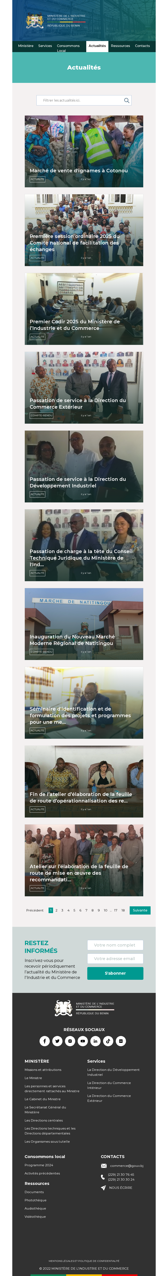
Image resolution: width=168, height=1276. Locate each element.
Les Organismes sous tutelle (47, 1141)
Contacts (142, 46)
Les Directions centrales (44, 1120)
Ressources (120, 46)
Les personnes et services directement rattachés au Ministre (52, 1088)
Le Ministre (33, 1078)
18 (123, 910)
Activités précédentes (42, 1173)
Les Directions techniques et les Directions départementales (50, 1130)
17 (115, 910)
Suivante (140, 910)
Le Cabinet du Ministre (43, 1099)
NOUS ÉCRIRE (120, 1188)
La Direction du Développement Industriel (113, 1072)
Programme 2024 (39, 1165)
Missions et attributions (43, 1070)
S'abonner (115, 973)
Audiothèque (35, 1208)
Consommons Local (68, 48)
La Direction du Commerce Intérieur (109, 1085)
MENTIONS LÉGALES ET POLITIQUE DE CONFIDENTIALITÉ (84, 1261)
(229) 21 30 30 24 (121, 1179)
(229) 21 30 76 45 (121, 1175)
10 (105, 910)
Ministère (25, 46)
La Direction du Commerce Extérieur (109, 1098)
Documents (34, 1192)
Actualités (97, 46)
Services (45, 46)
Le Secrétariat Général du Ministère (45, 1109)
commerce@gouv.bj (126, 1166)
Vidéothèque (35, 1217)
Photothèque (36, 1200)
